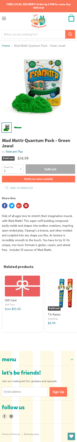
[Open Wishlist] (71, 436)
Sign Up (58, 392)
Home (6, 45)
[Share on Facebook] (4, 205)
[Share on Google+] (19, 205)
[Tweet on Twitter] (12, 205)
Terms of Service (11, 434)
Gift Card (10, 300)
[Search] (70, 34)
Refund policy (31, 434)
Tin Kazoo (54, 314)
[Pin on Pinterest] (26, 205)
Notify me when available (38, 179)
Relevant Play (14, 152)
